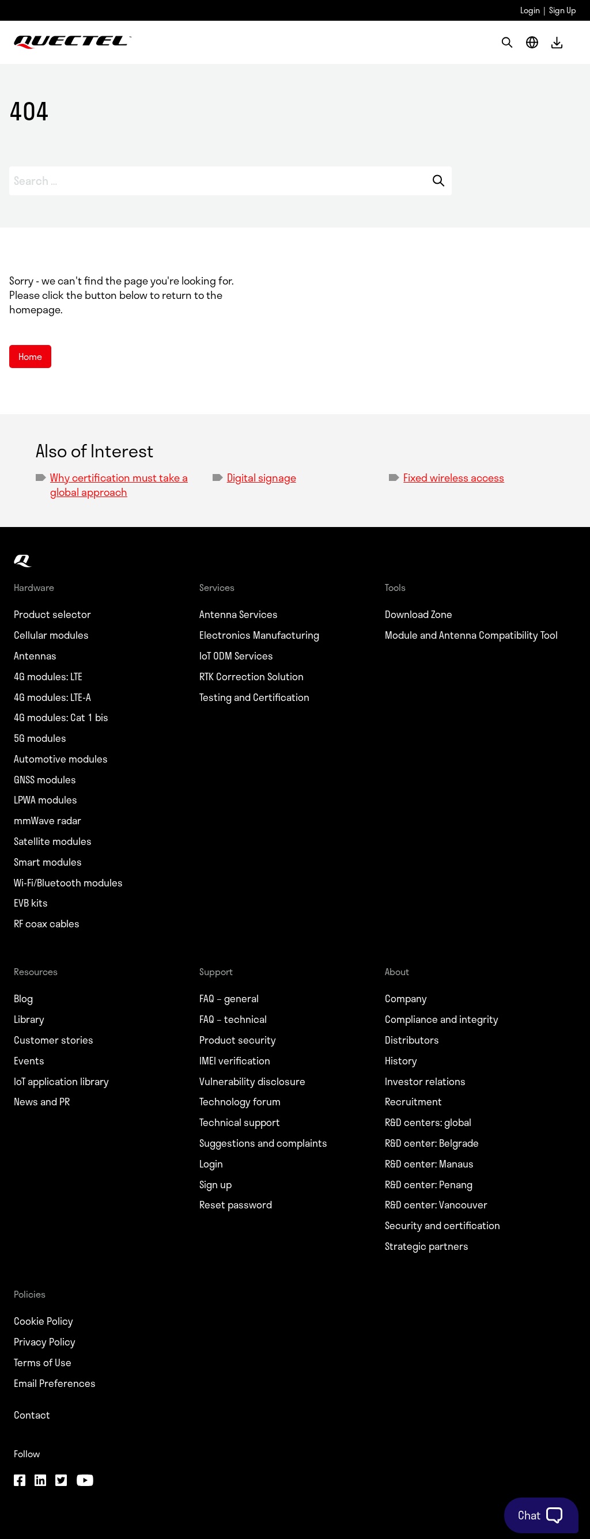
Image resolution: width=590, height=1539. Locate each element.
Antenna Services (238, 614)
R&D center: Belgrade (432, 1143)
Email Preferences (55, 1383)
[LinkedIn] (40, 1481)
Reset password (235, 1205)
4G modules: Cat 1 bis (61, 718)
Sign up (215, 1185)
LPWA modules (45, 800)
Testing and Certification (254, 697)
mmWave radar (47, 821)
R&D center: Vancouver (436, 1205)
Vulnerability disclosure (252, 1082)
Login (530, 10)
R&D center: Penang (428, 1185)
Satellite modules (53, 841)
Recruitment (413, 1102)
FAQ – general (229, 999)
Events (29, 1061)
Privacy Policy (44, 1342)
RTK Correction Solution (251, 677)
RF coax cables (47, 924)
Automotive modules (61, 759)
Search (438, 180)
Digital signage (261, 477)
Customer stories (53, 1040)
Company (406, 999)
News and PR (42, 1102)
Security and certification (442, 1226)
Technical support (239, 1122)
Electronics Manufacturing (259, 635)
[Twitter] (61, 1481)
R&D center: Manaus (429, 1164)
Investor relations (425, 1082)
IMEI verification (234, 1061)
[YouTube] (84, 1481)
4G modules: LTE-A (52, 697)
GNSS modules (45, 780)
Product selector (52, 614)
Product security (237, 1040)
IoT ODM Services (236, 656)
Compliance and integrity (441, 1019)
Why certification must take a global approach (119, 484)
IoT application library (61, 1082)
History (401, 1061)
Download (556, 42)
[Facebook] (19, 1481)
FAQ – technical (233, 1019)
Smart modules (48, 862)
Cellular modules (51, 635)
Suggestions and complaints (263, 1143)
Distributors (412, 1040)
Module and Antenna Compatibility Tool (471, 635)
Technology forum (240, 1102)
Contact (32, 1415)
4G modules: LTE (48, 677)
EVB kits (31, 903)
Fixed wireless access (453, 477)
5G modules (40, 738)
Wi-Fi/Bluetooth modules (68, 883)
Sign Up (562, 10)
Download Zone (418, 614)
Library (29, 1019)
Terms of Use (42, 1363)
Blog (23, 999)
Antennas (35, 656)
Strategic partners (426, 1246)
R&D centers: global (428, 1122)
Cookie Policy (43, 1321)
